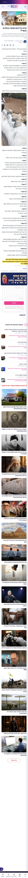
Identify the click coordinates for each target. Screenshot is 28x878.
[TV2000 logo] (14, 6)
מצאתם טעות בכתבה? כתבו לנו (21, 265)
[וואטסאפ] (5, 45)
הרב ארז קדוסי (19, 40)
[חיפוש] (2, 6)
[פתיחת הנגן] (1, 869)
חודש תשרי (5, 270)
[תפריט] (25, 6)
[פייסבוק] (10, 45)
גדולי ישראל (23, 270)
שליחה (14, 303)
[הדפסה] (13, 45)
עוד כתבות (14, 760)
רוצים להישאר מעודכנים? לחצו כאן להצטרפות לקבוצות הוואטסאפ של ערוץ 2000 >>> (15, 261)
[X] (7, 45)
